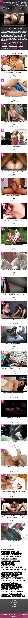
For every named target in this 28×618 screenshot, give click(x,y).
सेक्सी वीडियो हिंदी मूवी (6, 587)
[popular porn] (16, 8)
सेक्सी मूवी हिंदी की (18, 572)
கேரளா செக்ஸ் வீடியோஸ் (22, 1)
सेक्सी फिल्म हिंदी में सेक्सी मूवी (8, 565)
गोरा (18, 43)
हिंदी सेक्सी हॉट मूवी (17, 48)
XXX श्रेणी (14, 604)
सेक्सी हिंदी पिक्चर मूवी (17, 587)
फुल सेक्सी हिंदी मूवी (15, 552)
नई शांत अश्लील (14, 609)
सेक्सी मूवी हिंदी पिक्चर (6, 574)
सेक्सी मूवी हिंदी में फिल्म (6, 578)
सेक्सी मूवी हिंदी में (15, 576)
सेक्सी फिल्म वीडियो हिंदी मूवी (7, 563)
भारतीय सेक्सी (8, 4)
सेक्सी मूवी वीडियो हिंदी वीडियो (19, 569)
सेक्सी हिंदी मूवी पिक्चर (14, 589)
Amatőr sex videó (9, 614)
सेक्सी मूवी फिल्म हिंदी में (6, 569)
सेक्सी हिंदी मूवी (4, 589)
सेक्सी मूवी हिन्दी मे (5, 585)
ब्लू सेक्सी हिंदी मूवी (5, 556)
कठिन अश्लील (14, 616)
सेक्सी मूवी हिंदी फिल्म (17, 574)
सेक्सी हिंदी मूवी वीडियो (6, 591)
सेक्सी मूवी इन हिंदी (18, 567)
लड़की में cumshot (13, 45)
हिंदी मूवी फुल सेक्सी (16, 596)
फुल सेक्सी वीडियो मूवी (12, 1)
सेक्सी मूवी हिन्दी (14, 583)
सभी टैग (23, 596)
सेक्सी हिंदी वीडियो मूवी (17, 591)
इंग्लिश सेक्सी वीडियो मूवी (17, 5)
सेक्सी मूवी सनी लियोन (16, 2)
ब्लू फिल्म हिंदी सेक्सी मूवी (16, 554)
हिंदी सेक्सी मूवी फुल (15, 4)
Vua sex (3, 614)
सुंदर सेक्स (21, 45)
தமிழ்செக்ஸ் (24, 5)
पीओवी (21, 43)
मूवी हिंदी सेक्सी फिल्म (6, 561)
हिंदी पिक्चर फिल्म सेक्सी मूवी (16, 593)
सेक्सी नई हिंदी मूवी (16, 561)
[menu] (2, 11)
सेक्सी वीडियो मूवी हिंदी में (15, 585)
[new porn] (20, 8)
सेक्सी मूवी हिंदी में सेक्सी (6, 580)
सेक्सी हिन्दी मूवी (5, 593)
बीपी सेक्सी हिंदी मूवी (5, 554)
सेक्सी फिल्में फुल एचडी (7, 2)
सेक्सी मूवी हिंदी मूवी (5, 576)
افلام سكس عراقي (17, 614)
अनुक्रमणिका (14, 600)
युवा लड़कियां (4, 45)
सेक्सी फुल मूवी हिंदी (24, 2)
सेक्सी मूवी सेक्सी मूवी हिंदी (7, 572)
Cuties (14, 43)
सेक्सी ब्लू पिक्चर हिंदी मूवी (7, 567)
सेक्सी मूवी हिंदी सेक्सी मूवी (18, 580)
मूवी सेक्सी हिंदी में (5, 558)
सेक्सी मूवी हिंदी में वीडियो (18, 578)
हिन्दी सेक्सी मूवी (24, 614)
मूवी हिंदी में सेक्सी (14, 558)
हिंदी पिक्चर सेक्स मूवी (6, 596)
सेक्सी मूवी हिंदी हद (5, 583)
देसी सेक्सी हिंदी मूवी (5, 552)
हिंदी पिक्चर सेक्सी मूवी (23, 4)
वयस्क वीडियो (14, 602)
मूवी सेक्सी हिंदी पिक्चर (16, 556)
